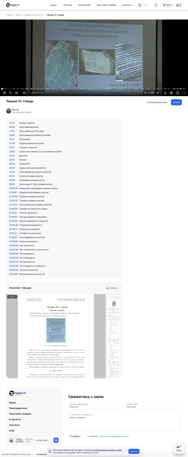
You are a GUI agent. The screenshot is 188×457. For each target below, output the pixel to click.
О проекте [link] (15, 419)
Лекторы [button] (68, 5)
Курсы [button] (53, 5)
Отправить (75, 436)
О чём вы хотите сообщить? (80, 415)
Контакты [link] (14, 425)
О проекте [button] (127, 5)
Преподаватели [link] (18, 408)
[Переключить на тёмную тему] (179, 5)
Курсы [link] (12, 402)
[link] (12, 5)
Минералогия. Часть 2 (34, 15)
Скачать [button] (113, 288)
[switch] (179, 5)
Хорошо (133, 451)
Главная (9, 15)
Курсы (19, 15)
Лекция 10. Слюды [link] (55, 15)
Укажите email (132, 404)
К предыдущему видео (157, 102)
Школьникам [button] (84, 5)
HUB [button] (145, 5)
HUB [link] (11, 430)
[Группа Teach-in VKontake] (56, 440)
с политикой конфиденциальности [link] (113, 436)
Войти (169, 5)
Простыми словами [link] (20, 413)
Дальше (176, 102)
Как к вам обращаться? (79, 404)
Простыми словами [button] (106, 5)
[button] (165, 93)
